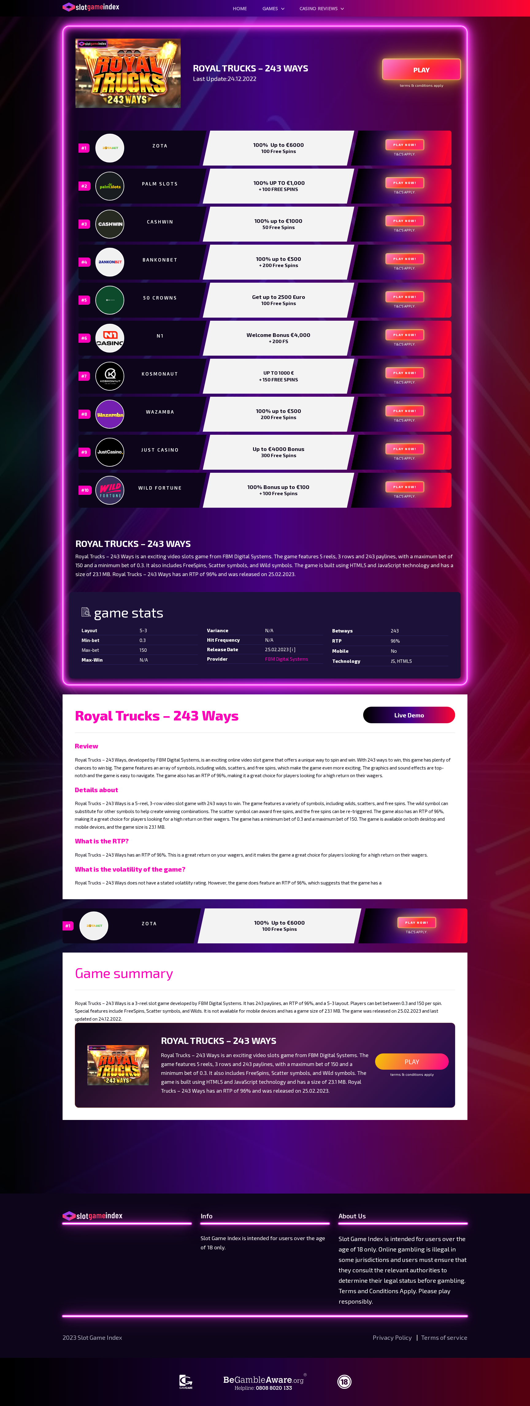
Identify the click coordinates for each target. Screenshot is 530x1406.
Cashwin (160, 221)
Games (270, 8)
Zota (160, 145)
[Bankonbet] (110, 262)
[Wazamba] (110, 414)
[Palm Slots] (110, 186)
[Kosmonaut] (110, 376)
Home (240, 8)
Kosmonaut (160, 373)
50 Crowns (160, 297)
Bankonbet (160, 259)
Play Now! (405, 145)
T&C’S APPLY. (405, 154)
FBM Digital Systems (286, 659)
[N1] (110, 338)
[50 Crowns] (110, 300)
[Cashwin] (110, 224)
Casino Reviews (319, 8)
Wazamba (160, 412)
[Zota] (110, 148)
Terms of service (444, 1337)
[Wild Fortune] (110, 490)
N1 (160, 335)
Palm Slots (160, 183)
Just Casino (160, 450)
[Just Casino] (110, 452)
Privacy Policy (393, 1337)
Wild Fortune (160, 488)
